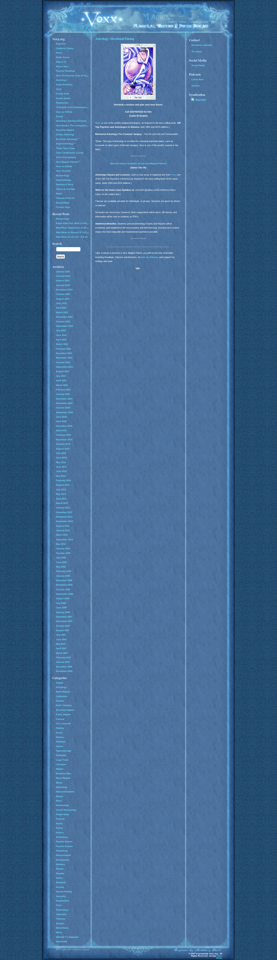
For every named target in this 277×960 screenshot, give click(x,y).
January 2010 (63, 548)
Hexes (59, 732)
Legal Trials (62, 760)
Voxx (97, 123)
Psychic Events (64, 841)
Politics (60, 832)
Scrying (60, 887)
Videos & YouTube (65, 189)
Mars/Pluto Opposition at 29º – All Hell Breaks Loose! (84, 227)
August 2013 (62, 485)
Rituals (59, 869)
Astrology (61, 80)
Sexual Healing (64, 891)
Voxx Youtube (63, 171)
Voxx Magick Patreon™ (68, 162)
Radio (59, 193)
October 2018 (63, 444)
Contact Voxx (63, 207)
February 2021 (63, 389)
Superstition (62, 900)
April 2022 (61, 339)
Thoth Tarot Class (65, 148)
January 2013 (63, 507)
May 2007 (61, 644)
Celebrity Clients (65, 48)
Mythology (61, 787)
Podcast (60, 819)
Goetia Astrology (65, 134)
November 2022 (64, 317)
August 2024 (62, 280)
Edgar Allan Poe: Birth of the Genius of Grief (80, 223)
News (59, 801)
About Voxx (62, 66)
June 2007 (61, 639)
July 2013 (61, 489)
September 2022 (64, 326)
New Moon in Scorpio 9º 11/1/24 (72, 232)
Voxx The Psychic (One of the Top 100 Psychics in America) (87, 75)
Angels (59, 683)
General (60, 719)
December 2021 (64, 353)
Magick (59, 769)
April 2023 (61, 308)
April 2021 (61, 380)
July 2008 (61, 603)
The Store (196, 51)
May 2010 (61, 544)
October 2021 (63, 362)
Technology (62, 910)
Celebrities (61, 696)
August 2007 (62, 630)
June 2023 (61, 303)
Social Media (62, 203)
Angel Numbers (64, 84)
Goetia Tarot (62, 93)
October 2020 (63, 407)
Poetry (59, 823)
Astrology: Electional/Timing (114, 38)
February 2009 (63, 571)
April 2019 (61, 430)
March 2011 (62, 535)
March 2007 (62, 653)
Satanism (61, 882)
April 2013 (61, 498)
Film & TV (61, 62)
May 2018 (61, 462)
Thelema (60, 919)
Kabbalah (61, 755)
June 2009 (61, 562)
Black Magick (63, 691)
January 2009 (63, 576)
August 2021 (62, 371)
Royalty (60, 873)
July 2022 (61, 330)
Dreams (60, 701)
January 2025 (63, 271)
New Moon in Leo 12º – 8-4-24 (71, 237)
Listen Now (197, 79)
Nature (59, 796)
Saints (59, 878)
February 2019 (63, 435)
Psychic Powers (64, 846)
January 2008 (63, 612)
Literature (61, 764)
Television (61, 914)
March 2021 (62, 385)
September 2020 (64, 412)
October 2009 (63, 553)
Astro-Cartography (66, 157)
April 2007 (61, 648)
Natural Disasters (65, 791)
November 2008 (64, 585)
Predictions (62, 837)
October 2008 (63, 589)
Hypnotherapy (63, 180)
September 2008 (64, 594)
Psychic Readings (65, 71)
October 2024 (63, 276)
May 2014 (61, 476)
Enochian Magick (65, 130)
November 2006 (64, 671)
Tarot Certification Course (70, 153)
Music (59, 782)
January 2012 (63, 530)
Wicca (59, 932)
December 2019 (64, 426)
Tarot (58, 89)
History (60, 737)
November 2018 (64, 439)
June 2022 (61, 335)
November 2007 (64, 621)
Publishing (62, 850)
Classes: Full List (65, 198)
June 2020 (61, 417)
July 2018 (61, 453)
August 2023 (62, 299)
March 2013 (62, 503)
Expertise (61, 43)
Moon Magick (63, 778)
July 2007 (61, 635)
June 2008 (61, 607)
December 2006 (64, 666)
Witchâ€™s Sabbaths (67, 937)
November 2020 (64, 403)
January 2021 (63, 394)
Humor (59, 746)
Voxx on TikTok (64, 112)
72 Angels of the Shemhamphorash (75, 107)
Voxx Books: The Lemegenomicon (74, 125)
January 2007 (63, 662)
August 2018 (62, 448)
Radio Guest (62, 57)
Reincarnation (63, 855)
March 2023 (62, 312)
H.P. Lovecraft (63, 723)
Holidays (60, 741)
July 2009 (61, 557)
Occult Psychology (66, 810)
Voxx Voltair (219, 957)
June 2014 (61, 471)
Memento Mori (63, 773)
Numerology (62, 175)
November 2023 (64, 289)
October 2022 (63, 321)
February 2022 (63, 349)
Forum (59, 116)
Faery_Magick (63, 714)
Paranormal (62, 103)
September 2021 (64, 367)
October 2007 (63, 626)
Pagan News (62, 814)
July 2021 (61, 376)
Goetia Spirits (63, 98)
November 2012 (64, 517)
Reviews (60, 864)
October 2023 (63, 294)
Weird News (62, 928)
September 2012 (64, 521)
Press (59, 53)
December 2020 (64, 399)
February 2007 (63, 657)
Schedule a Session (201, 45)
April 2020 (61, 421)
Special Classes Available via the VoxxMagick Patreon (138, 163)
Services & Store (64, 184)
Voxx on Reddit (64, 166)
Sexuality (61, 896)
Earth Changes (64, 705)
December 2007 (64, 616)
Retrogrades (62, 860)
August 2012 (62, 526)
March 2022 (62, 344)
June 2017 (61, 467)
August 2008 (62, 598)
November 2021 (64, 357)
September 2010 (64, 539)
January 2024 (63, 285)
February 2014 (63, 480)
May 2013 (61, 494)
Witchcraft (61, 941)
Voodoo (60, 923)
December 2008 (64, 580)
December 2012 (64, 512)
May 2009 (61, 567)
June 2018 (61, 457)
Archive (195, 86)
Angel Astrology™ (66, 143)
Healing (60, 728)
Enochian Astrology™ (67, 139)
